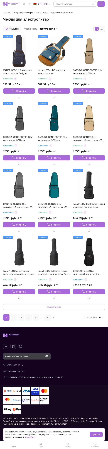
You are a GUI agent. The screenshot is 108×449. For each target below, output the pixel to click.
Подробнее (30, 437)
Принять (96, 434)
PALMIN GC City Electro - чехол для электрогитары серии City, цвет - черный (53, 273)
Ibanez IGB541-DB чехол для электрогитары (51, 72)
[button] (101, 4)
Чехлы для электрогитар (62, 12)
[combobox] (74, 4)
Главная (6, 12)
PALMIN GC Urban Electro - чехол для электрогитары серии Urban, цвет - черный (89, 205)
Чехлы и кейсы (42, 12)
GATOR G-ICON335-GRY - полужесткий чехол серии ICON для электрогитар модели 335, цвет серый (18, 205)
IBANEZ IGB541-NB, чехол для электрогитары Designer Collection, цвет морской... (17, 72)
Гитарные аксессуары (23, 12)
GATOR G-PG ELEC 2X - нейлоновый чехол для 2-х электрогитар (86, 273)
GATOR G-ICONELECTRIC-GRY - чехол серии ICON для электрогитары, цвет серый (18, 139)
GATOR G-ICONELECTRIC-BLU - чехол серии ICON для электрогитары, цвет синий (53, 139)
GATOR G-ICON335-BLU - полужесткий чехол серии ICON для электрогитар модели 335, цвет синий (53, 205)
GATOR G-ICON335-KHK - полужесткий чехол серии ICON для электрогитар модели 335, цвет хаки (88, 139)
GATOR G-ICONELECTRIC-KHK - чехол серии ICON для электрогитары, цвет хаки (88, 72)
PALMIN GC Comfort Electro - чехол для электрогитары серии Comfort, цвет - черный (19, 273)
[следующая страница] (53, 317)
